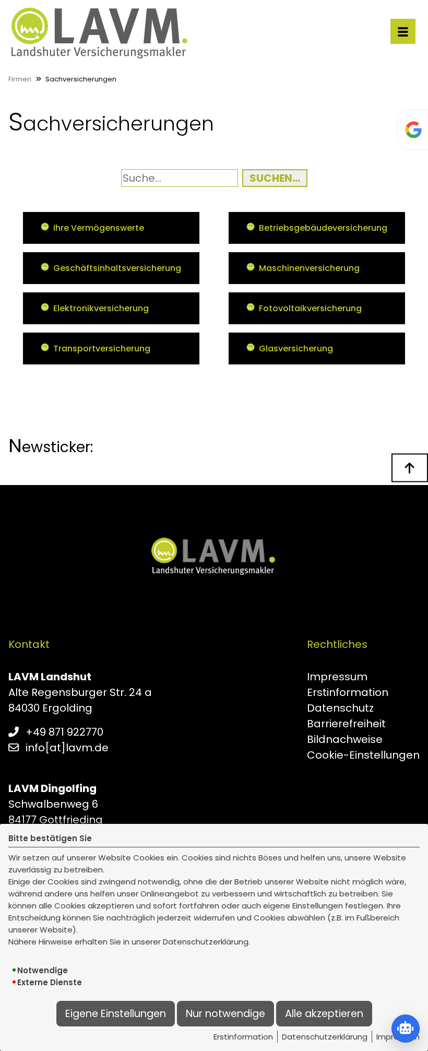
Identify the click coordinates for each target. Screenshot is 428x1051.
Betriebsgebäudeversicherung (323, 228)
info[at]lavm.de (67, 747)
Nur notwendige (225, 1014)
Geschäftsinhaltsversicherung (117, 268)
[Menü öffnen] (402, 31)
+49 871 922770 (64, 732)
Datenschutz (340, 708)
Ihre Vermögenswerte (98, 228)
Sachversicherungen (80, 79)
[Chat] (405, 1028)
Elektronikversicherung (101, 308)
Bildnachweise (345, 739)
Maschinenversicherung (309, 268)
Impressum (337, 676)
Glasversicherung (296, 349)
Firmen (19, 79)
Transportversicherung (101, 349)
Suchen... (274, 178)
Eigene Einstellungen (115, 1014)
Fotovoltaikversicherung (310, 308)
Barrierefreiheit (346, 723)
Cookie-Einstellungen (363, 755)
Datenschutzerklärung (324, 1036)
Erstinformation (243, 1036)
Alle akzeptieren (324, 1014)
